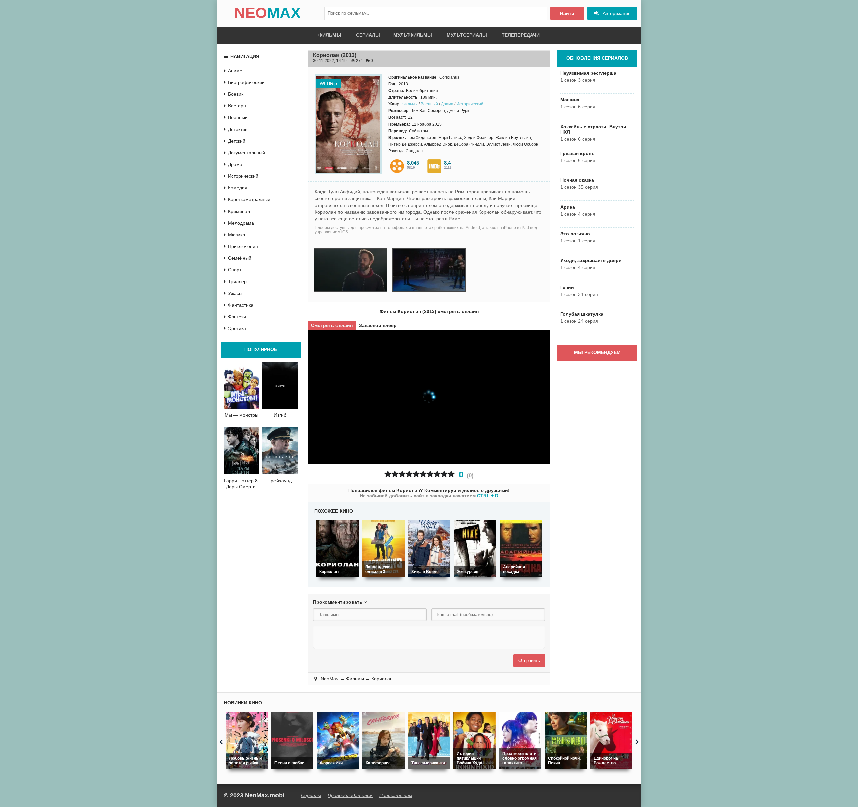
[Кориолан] (337, 548)
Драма (447, 104)
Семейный (239, 258)
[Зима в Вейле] (429, 548)
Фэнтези (237, 316)
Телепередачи (521, 35)
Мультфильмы (412, 35)
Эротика (237, 328)
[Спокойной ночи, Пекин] (566, 740)
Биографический (246, 82)
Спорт (234, 269)
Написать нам (395, 795)
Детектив (237, 129)
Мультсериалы (467, 35)
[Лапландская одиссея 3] (383, 548)
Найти (567, 13)
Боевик (235, 94)
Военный (430, 104)
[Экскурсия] (475, 548)
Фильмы (329, 35)
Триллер (237, 281)
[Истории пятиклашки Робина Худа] (474, 740)
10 (451, 474)
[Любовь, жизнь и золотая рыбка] (247, 740)
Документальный (246, 152)
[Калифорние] (383, 740)
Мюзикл (236, 234)
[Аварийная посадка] (521, 548)
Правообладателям (350, 795)
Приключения (243, 246)
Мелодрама (241, 223)
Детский (236, 141)
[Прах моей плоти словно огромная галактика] (520, 740)
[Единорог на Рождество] (611, 740)
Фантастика (240, 305)
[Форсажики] (338, 740)
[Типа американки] (429, 740)
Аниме (235, 70)
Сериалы (368, 35)
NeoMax (330, 678)
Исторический (469, 104)
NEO (267, 12)
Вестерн (237, 105)
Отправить (529, 660)
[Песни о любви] (292, 740)
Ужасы (235, 293)
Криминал (239, 211)
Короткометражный (249, 199)
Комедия (237, 187)
